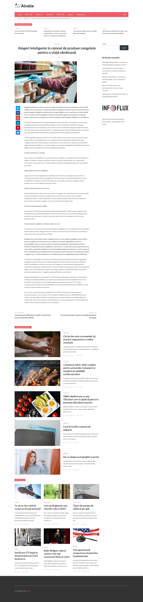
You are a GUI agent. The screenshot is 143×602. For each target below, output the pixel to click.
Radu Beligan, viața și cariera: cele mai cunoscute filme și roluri (57, 553)
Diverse (104, 28)
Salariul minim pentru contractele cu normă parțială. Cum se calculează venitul (114, 79)
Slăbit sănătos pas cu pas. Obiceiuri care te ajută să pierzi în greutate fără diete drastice (80, 399)
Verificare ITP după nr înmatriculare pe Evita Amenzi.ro (26, 555)
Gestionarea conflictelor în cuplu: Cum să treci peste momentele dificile (33, 316)
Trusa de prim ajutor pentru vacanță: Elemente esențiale (78, 316)
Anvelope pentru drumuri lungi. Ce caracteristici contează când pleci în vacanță (114, 70)
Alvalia (62, 57)
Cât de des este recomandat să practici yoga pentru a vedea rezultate (79, 339)
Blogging (29, 14)
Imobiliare (60, 14)
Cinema (70, 14)
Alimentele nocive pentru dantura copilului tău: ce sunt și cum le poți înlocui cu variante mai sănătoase (55, 33)
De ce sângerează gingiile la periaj (81, 457)
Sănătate (49, 14)
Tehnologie (80, 14)
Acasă (20, 14)
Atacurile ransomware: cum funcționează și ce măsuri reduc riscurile (112, 87)
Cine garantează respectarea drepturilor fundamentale (85, 553)
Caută (104, 44)
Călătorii (39, 14)
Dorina (80, 355)
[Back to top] (137, 596)
